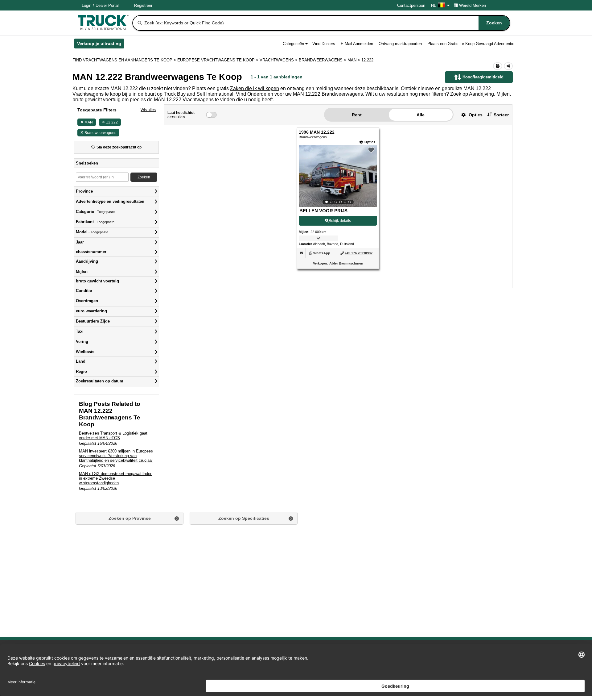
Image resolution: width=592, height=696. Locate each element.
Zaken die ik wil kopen (254, 88)
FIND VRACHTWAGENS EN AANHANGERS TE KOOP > (124, 60)
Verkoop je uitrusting (100, 44)
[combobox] (326, 23)
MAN (88, 122)
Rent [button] (357, 114)
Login (86, 5)
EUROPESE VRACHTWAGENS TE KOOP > (218, 60)
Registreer (143, 5)
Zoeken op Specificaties (243, 518)
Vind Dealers (323, 43)
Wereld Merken (472, 5)
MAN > (354, 60)
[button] (470, 115)
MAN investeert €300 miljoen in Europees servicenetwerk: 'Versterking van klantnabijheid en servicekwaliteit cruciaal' (116, 456)
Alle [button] (421, 114)
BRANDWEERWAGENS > (323, 60)
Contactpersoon (411, 5)
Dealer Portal (107, 5)
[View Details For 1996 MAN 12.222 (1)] (338, 176)
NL (433, 5)
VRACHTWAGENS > (279, 60)
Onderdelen (260, 94)
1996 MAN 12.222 (317, 132)
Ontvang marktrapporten (400, 43)
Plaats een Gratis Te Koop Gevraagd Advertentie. (471, 43)
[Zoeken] (140, 23)
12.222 (112, 122)
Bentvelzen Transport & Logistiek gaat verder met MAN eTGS (113, 435)
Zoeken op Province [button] (130, 518)
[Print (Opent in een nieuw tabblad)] (497, 66)
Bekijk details (340, 221)
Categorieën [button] (293, 43)
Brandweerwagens (100, 133)
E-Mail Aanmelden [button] (357, 43)
